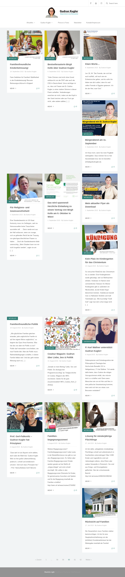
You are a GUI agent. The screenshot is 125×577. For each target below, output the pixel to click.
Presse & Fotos (63, 23)
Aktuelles (30, 23)
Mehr (12, 88)
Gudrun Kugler (46, 23)
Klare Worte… (92, 64)
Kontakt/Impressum (93, 23)
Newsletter (77, 23)
